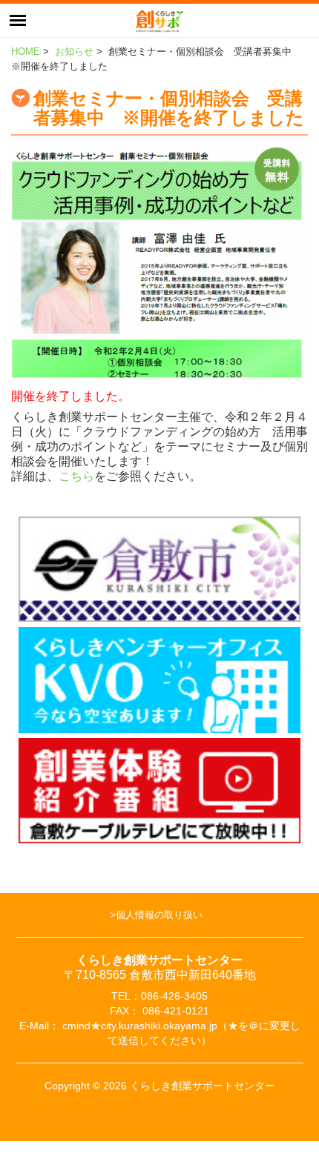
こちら (76, 476)
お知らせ (74, 51)
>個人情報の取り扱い (156, 914)
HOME (25, 51)
